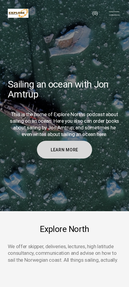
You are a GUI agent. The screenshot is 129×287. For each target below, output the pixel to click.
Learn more (64, 149)
